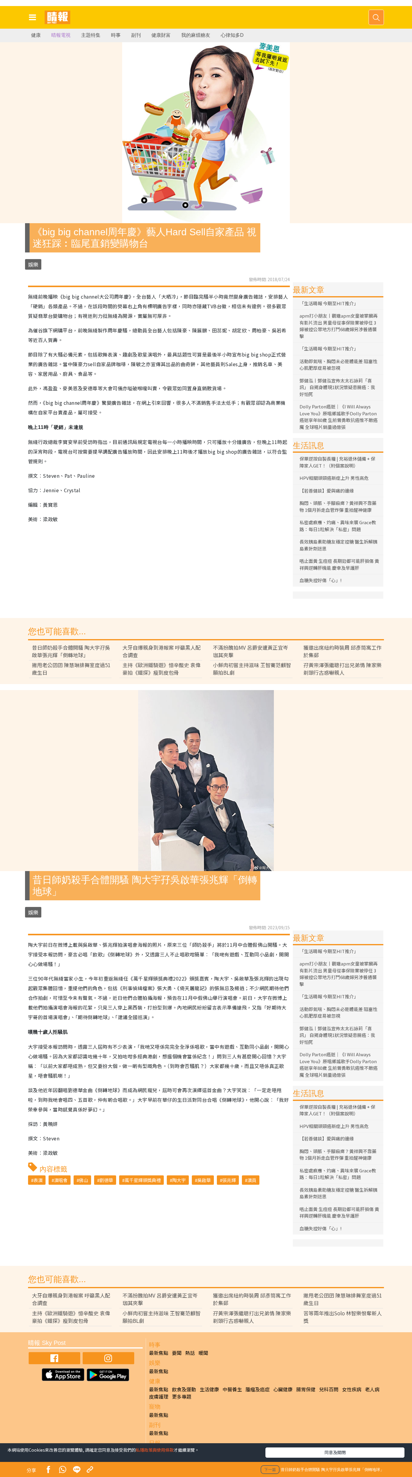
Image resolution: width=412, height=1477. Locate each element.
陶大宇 (179, 1180)
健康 (36, 35)
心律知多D (232, 35)
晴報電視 (61, 35)
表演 (38, 1180)
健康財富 (161, 35)
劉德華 (106, 1180)
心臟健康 (283, 1389)
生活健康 (209, 1389)
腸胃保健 (305, 1389)
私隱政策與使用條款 (155, 1450)
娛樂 (33, 264)
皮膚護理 (158, 1396)
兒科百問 (328, 1389)
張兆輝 (229, 1180)
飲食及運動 (184, 1389)
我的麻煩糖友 (195, 35)
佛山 (83, 1180)
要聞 (177, 1352)
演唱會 (61, 1180)
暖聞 (203, 1352)
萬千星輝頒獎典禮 (143, 1180)
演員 (251, 1180)
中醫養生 (232, 1389)
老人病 (372, 1389)
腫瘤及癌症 (258, 1389)
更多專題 (181, 1396)
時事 (116, 35)
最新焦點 (158, 1352)
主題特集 (90, 35)
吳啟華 (204, 1180)
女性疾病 (351, 1389)
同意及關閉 (335, 1452)
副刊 (136, 35)
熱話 (190, 1352)
